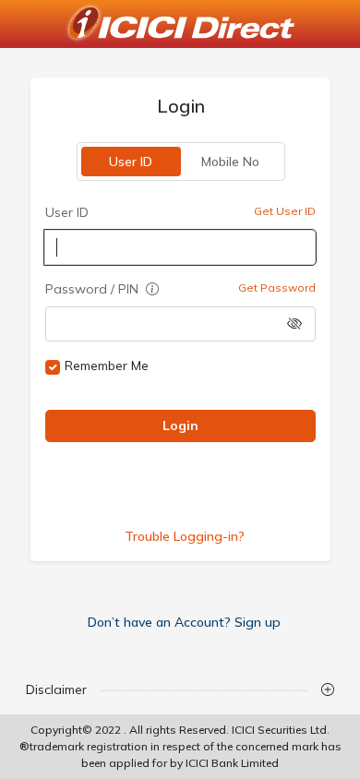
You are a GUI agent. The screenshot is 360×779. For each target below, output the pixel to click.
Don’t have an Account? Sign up (184, 622)
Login (180, 425)
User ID (130, 161)
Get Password (277, 287)
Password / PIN (93, 289)
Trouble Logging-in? (184, 536)
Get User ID (285, 211)
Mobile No (230, 161)
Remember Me (107, 365)
